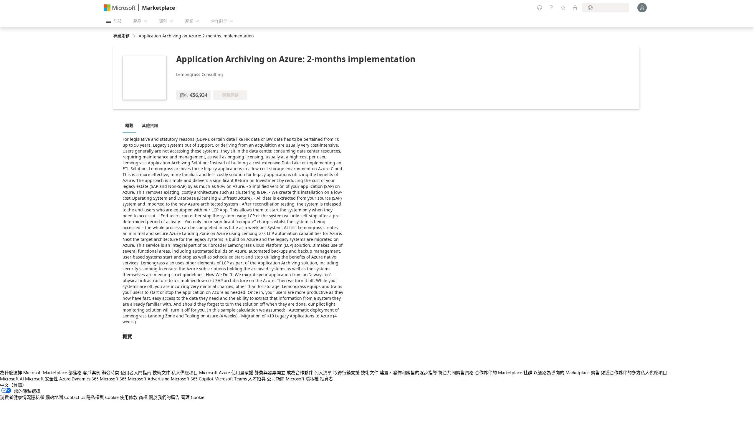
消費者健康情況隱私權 (22, 397)
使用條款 (129, 397)
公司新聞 (276, 379)
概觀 (129, 125)
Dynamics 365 (85, 379)
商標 (143, 397)
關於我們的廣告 (164, 397)
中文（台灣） (13, 385)
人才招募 (257, 379)
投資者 (326, 379)
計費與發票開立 (269, 372)
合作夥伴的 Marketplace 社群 (503, 372)
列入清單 (323, 372)
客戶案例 (91, 372)
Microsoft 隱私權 (302, 379)
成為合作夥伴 (300, 372)
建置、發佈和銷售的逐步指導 (408, 372)
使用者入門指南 (135, 372)
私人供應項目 (184, 372)
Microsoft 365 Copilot (192, 379)
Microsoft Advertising (149, 379)
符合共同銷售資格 (456, 372)
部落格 (75, 372)
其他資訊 (150, 125)
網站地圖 (54, 397)
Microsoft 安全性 (41, 379)
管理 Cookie (192, 397)
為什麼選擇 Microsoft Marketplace (33, 372)
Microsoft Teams (230, 379)
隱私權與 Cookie (102, 397)
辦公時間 (110, 372)
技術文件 (161, 372)
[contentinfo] (135, 36)
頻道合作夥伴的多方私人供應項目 (634, 372)
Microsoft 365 (113, 379)
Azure (64, 379)
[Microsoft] (119, 7)
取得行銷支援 (346, 372)
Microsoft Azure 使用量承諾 (226, 372)
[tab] (131, 125)
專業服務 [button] (121, 36)
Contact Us (74, 397)
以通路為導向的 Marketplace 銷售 (566, 372)
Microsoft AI (12, 379)
